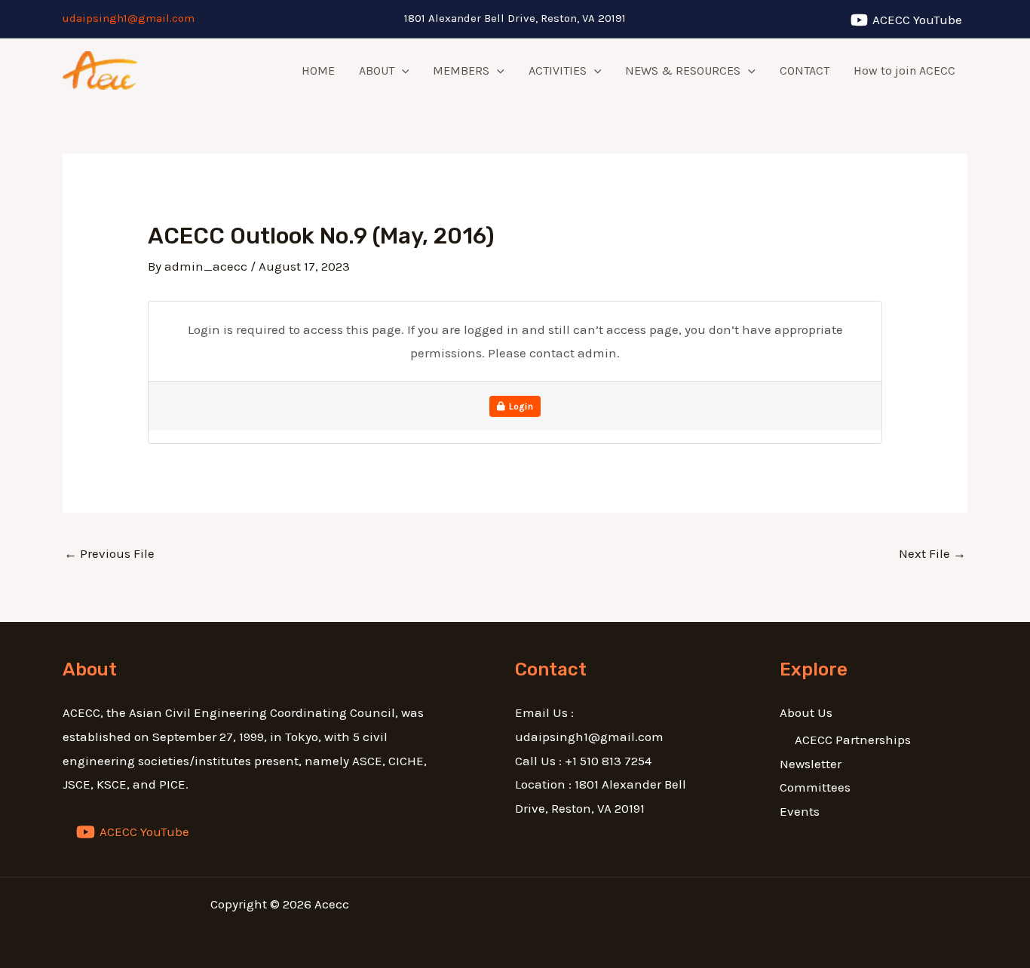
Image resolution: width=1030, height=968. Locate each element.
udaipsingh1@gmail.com (129, 18)
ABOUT (376, 70)
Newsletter (810, 763)
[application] (401, 70)
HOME (318, 70)
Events (800, 811)
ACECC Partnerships (853, 739)
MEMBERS (461, 70)
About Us (806, 712)
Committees (815, 787)
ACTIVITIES (558, 70)
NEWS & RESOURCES (682, 70)
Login (520, 406)
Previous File (109, 553)
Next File (932, 553)
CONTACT (804, 70)
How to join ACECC (904, 70)
